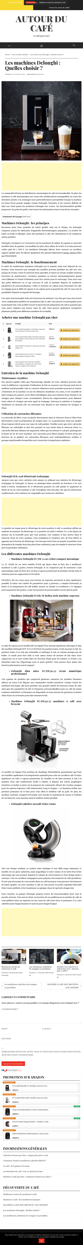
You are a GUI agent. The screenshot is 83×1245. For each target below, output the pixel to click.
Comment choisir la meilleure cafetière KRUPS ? (24, 1161)
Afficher (26, 217)
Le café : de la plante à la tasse (16, 1166)
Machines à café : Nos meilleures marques (21, 1199)
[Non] (80, 1240)
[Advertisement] (41, 177)
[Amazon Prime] (51, 331)
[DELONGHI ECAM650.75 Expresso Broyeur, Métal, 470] (9, 347)
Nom (5, 1029)
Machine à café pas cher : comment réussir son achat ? (27, 1177)
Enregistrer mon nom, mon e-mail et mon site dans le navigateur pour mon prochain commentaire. (41, 1053)
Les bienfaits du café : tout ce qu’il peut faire (23, 1171)
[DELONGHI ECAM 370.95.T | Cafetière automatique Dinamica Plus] (9, 355)
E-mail (47, 1029)
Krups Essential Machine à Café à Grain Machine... (30, 1110)
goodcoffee (40, 74)
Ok (41, 1241)
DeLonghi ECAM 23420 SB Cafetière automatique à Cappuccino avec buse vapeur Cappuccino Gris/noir (28, 364)
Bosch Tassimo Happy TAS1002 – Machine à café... (30, 1122)
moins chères (69, 253)
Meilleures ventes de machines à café (11, 968)
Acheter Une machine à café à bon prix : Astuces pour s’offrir (68, 969)
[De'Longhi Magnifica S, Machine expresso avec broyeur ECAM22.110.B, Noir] (9, 330)
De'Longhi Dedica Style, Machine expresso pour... (30, 1098)
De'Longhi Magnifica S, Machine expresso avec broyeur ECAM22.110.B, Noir (30, 330)
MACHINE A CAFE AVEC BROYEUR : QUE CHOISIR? (63, 986)
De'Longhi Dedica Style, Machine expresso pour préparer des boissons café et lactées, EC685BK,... (30, 339)
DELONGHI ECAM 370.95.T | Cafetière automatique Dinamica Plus (28, 355)
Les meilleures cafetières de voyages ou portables (40, 968)
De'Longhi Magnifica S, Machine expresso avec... (30, 1086)
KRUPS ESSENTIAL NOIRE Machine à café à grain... (30, 1134)
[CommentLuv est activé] (12, 1070)
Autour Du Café (41, 23)
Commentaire (10, 1009)
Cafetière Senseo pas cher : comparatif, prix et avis (25, 1155)
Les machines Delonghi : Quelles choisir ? (21, 1210)
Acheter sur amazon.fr (71, 330)
